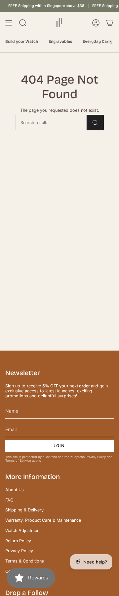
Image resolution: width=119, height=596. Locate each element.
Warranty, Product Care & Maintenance (43, 520)
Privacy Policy (96, 457)
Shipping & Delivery (24, 509)
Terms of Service (18, 460)
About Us (14, 489)
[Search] (95, 122)
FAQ (9, 499)
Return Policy (18, 540)
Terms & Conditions (24, 561)
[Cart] (110, 23)
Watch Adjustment (23, 530)
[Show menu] (8, 23)
